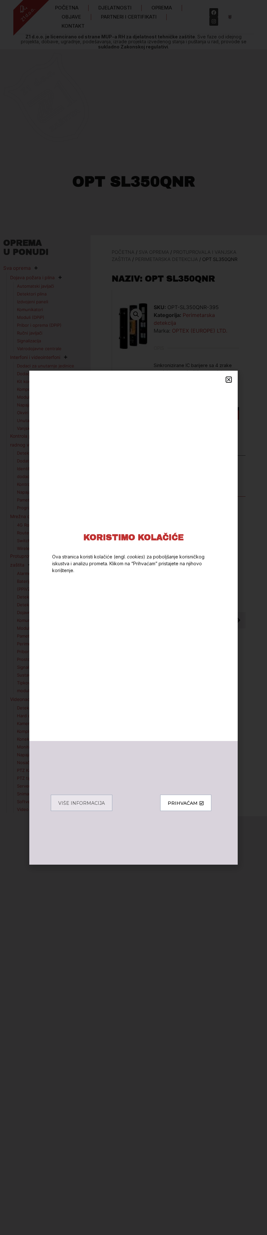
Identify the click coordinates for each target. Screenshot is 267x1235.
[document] (133, 617)
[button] (228, 379)
